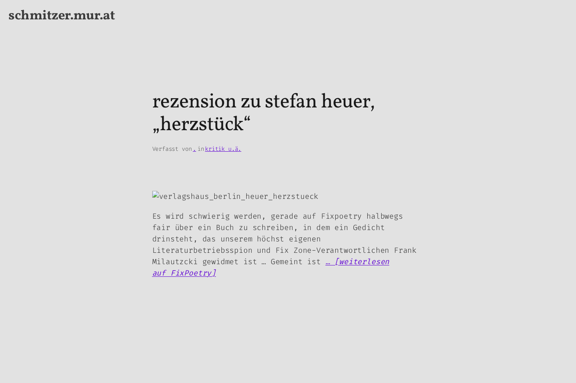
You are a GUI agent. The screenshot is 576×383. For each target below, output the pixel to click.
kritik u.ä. (223, 149)
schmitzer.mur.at (61, 16)
